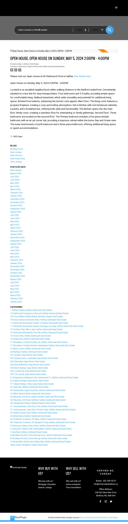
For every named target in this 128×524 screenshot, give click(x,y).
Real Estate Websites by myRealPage (104, 517)
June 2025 (15, 218)
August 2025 (15, 212)
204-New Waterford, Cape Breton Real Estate (30, 364)
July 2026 (14, 176)
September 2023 (17, 276)
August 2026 (15, 173)
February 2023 (16, 298)
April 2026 (14, 186)
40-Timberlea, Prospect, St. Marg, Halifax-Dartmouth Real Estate (38, 419)
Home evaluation (73, 484)
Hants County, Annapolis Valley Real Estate (29, 445)
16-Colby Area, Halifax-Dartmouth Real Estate (30, 339)
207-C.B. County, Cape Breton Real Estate (28, 374)
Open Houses (16, 155)
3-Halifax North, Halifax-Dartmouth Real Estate (30, 393)
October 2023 (16, 273)
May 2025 (14, 221)
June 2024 (15, 250)
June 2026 (15, 180)
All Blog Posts (16, 149)
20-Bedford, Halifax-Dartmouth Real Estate (29, 352)
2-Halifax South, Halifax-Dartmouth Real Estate (30, 348)
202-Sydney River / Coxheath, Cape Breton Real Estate (34, 358)
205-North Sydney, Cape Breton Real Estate (29, 368)
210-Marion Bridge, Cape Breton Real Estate (29, 380)
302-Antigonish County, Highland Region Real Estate (33, 403)
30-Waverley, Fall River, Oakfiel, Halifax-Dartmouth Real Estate (37, 397)
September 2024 (17, 241)
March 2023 (15, 295)
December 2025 (17, 199)
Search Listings (45, 487)
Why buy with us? (45, 481)
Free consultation (73, 487)
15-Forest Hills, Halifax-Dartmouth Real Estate (30, 336)
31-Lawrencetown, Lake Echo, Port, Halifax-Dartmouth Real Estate (39, 406)
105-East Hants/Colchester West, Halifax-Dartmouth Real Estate (38, 320)
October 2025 (16, 205)
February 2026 (16, 193)
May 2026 (14, 183)
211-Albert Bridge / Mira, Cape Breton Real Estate (32, 384)
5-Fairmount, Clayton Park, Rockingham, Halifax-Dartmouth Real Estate (40, 429)
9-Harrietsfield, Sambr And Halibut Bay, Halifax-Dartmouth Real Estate (40, 441)
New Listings (16, 152)
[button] (100, 501)
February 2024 (16, 260)
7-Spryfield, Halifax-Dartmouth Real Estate (28, 432)
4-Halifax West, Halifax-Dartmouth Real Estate (30, 416)
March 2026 (15, 189)
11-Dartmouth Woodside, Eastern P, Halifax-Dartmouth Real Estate (39, 323)
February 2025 (16, 231)
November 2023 (17, 269)
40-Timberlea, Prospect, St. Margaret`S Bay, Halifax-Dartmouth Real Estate (42, 422)
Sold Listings (16, 162)
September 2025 (17, 209)
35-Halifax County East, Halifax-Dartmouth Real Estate (34, 413)
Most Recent (16, 170)
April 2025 (14, 225)
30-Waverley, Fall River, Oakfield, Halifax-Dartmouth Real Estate (38, 400)
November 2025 (17, 202)
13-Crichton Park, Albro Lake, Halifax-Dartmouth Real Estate (36, 329)
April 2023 (14, 292)
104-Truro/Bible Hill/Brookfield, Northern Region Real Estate (36, 316)
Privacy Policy (85, 517)
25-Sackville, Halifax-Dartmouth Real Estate (29, 387)
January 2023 (16, 302)
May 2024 (14, 253)
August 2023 (15, 279)
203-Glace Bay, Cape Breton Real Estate (27, 361)
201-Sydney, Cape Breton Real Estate (26, 355)
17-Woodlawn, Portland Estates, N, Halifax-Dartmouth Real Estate (38, 342)
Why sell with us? (73, 481)
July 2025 (14, 215)
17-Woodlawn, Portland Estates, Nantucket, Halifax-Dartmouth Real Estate (42, 345)
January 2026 (16, 196)
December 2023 (17, 266)
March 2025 (15, 228)
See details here (82, 76)
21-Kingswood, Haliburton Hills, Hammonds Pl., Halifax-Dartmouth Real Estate (44, 377)
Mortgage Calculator (47, 484)
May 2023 (14, 289)
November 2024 (17, 237)
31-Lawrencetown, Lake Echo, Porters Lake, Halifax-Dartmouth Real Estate (42, 409)
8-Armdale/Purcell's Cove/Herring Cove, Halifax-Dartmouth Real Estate (41, 435)
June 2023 (15, 285)
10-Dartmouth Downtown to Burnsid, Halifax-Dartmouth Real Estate (39, 313)
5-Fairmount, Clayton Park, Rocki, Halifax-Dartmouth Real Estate (41, 66)
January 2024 (16, 263)
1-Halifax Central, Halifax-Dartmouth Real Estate (31, 310)
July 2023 (14, 282)
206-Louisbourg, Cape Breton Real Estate (28, 371)
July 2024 (14, 247)
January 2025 (16, 234)
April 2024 (14, 257)
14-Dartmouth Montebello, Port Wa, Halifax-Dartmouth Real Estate (39, 332)
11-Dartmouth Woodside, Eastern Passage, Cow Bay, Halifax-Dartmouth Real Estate (46, 326)
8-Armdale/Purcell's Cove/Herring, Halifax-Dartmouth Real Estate (38, 438)
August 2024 (15, 244)
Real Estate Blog (17, 158)
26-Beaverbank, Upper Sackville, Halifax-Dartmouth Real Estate (37, 390)
